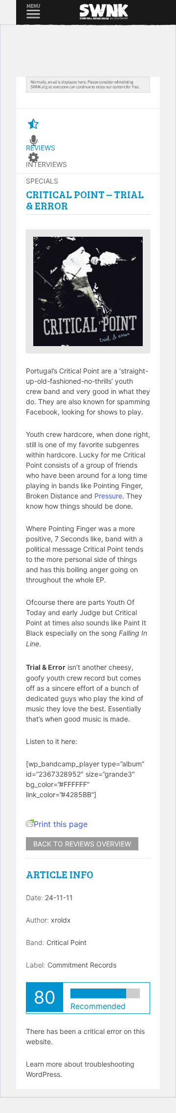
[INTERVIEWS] (33, 141)
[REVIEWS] (33, 124)
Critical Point (66, 942)
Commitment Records (81, 965)
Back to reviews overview (82, 844)
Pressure (108, 496)
